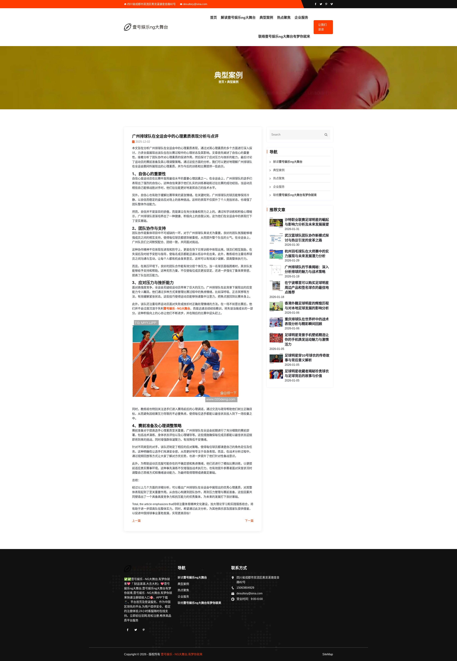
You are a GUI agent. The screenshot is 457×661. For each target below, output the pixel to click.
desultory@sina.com (195, 4)
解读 (238, 17)
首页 (213, 17)
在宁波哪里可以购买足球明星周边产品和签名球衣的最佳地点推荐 (307, 287)
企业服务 (301, 17)
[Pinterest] (143, 629)
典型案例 (266, 17)
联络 (284, 36)
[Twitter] (135, 629)
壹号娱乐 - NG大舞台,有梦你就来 (181, 654)
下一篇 (249, 520)
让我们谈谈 (322, 27)
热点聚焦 (284, 17)
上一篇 (136, 520)
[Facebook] (127, 629)
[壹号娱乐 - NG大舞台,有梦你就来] (148, 27)
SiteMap (327, 654)
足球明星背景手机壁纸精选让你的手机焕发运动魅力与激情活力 (307, 339)
